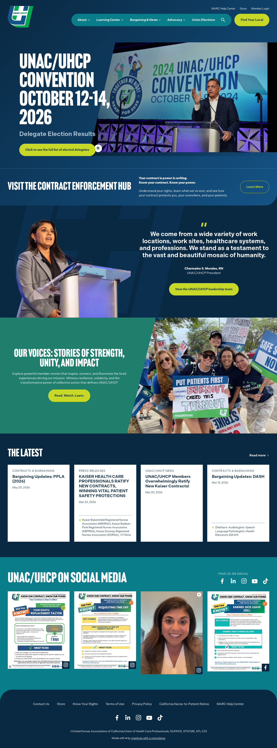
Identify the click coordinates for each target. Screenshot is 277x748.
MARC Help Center (223, 8)
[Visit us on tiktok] (265, 581)
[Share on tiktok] (160, 718)
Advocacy (174, 20)
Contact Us (41, 704)
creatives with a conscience (148, 738)
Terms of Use (115, 704)
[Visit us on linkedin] (233, 581)
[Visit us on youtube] (255, 581)
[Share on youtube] (149, 718)
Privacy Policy (142, 704)
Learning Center (108, 20)
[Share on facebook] (117, 718)
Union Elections (203, 20)
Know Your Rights (85, 704)
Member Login (260, 8)
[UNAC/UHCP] (20, 16)
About (82, 20)
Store (243, 8)
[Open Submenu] (88, 20)
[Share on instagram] (138, 718)
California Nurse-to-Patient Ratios (184, 704)
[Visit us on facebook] (222, 581)
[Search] (223, 20)
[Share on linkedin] (128, 718)
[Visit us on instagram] (244, 581)
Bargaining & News (144, 20)
